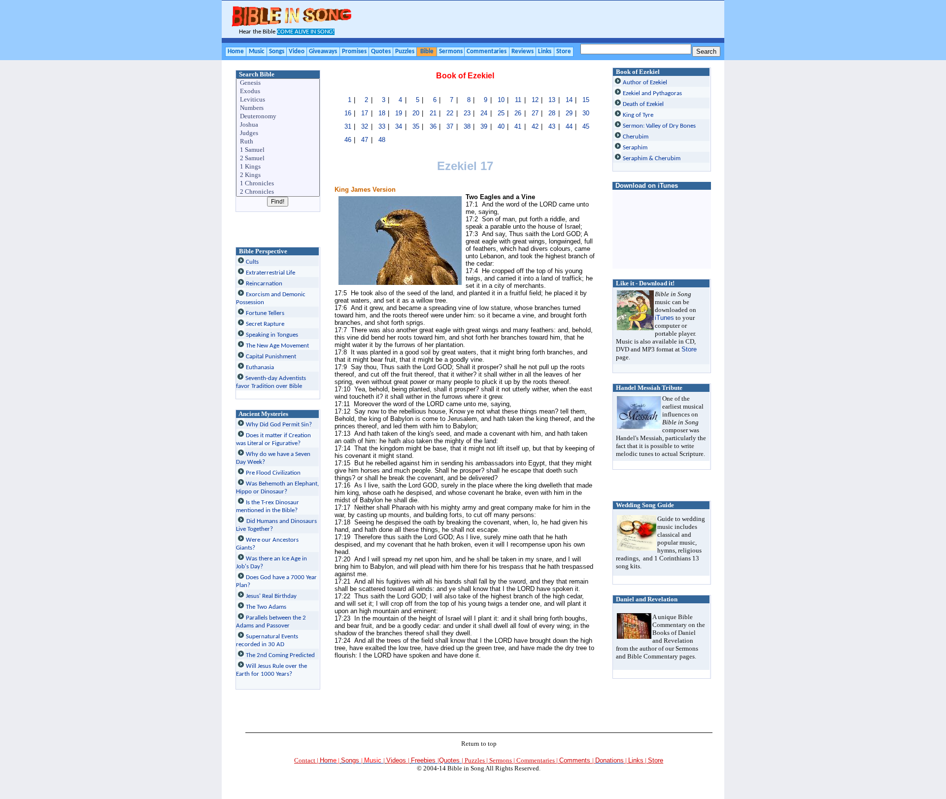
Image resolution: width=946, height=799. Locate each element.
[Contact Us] (624, 760)
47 (364, 139)
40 (501, 126)
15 (585, 100)
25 (501, 113)
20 (415, 113)
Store (689, 349)
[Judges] (278, 133)
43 (551, 126)
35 (415, 126)
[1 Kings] (278, 167)
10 (501, 100)
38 (467, 126)
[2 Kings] (278, 175)
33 (381, 126)
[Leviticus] (278, 100)
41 (517, 126)
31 (347, 126)
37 (449, 126)
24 (483, 113)
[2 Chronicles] (278, 192)
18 (381, 113)
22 (449, 113)
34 (398, 126)
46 (347, 139)
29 (569, 113)
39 (483, 126)
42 (535, 126)
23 (467, 113)
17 (364, 113)
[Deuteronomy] (278, 116)
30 (585, 113)
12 (535, 100)
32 (364, 126)
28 (551, 113)
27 (535, 113)
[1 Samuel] (278, 150)
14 (569, 100)
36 (433, 126)
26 (517, 113)
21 (433, 113)
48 (381, 139)
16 (347, 113)
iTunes (664, 317)
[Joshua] (278, 125)
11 (518, 100)
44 (569, 126)
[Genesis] (278, 83)
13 (551, 100)
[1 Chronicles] (278, 183)
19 (398, 113)
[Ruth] (278, 142)
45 (585, 126)
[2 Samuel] (278, 158)
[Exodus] (278, 91)
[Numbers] (278, 108)
